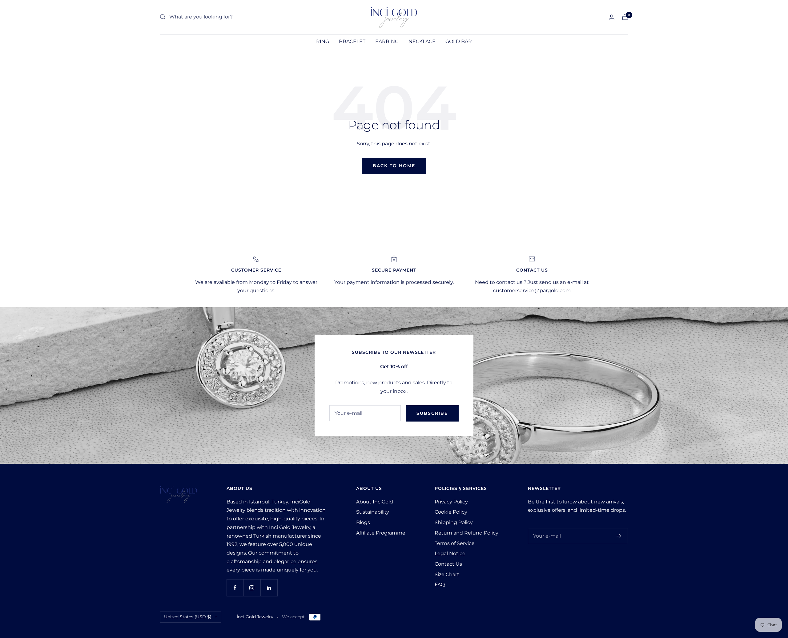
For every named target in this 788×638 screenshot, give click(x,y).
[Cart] (625, 17)
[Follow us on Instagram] (251, 587)
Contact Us (448, 564)
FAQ (440, 585)
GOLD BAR (458, 41)
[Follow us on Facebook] (235, 587)
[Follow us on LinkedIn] (268, 587)
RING (322, 41)
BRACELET (352, 41)
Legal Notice (450, 553)
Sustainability (372, 512)
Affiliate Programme (380, 533)
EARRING (387, 41)
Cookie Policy (451, 512)
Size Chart (447, 574)
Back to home (394, 165)
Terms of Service (455, 543)
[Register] (619, 536)
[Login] (611, 17)
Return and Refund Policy (466, 533)
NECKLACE (422, 41)
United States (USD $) (187, 617)
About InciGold (374, 502)
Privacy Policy (451, 502)
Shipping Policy (454, 522)
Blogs (363, 522)
